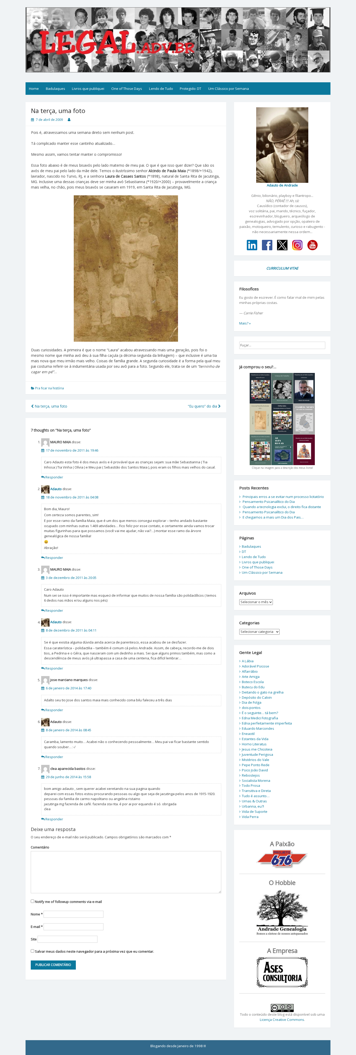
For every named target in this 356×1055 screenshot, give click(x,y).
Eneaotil (248, 733)
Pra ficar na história (49, 388)
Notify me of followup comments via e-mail (68, 901)
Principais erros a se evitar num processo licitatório (283, 496)
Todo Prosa (251, 785)
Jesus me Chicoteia (257, 749)
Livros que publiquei (88, 88)
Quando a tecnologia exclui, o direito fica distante (282, 506)
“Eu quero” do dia (203, 406)
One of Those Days (126, 88)
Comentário (40, 847)
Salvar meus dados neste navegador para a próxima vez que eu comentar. (94, 951)
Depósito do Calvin (257, 697)
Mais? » (245, 323)
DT (244, 551)
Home (34, 88)
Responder (54, 477)
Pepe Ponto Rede (255, 765)
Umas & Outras (254, 801)
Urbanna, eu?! (253, 806)
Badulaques (55, 88)
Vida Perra (250, 816)
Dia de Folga (251, 702)
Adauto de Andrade (282, 185)
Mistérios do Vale (255, 759)
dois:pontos (251, 707)
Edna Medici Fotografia (260, 718)
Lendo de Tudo (161, 88)
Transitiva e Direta (256, 790)
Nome (37, 914)
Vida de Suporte (254, 811)
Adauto (56, 488)
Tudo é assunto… (255, 796)
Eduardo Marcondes (258, 728)
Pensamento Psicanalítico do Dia (269, 501)
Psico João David (255, 770)
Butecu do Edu (253, 687)
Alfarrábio (250, 671)
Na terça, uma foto (50, 406)
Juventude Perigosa (257, 754)
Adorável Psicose (255, 666)
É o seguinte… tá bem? (260, 712)
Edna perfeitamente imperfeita (267, 723)
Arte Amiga (251, 676)
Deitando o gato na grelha (263, 692)
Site (34, 939)
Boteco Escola (253, 681)
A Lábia (248, 661)
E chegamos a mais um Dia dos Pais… (273, 517)
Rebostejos (251, 775)
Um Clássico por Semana (228, 88)
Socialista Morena (256, 780)
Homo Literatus (254, 744)
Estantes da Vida (255, 738)
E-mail (37, 926)
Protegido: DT (190, 88)
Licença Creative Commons (282, 1019)
